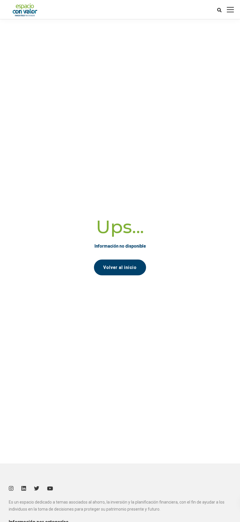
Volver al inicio (120, 267)
